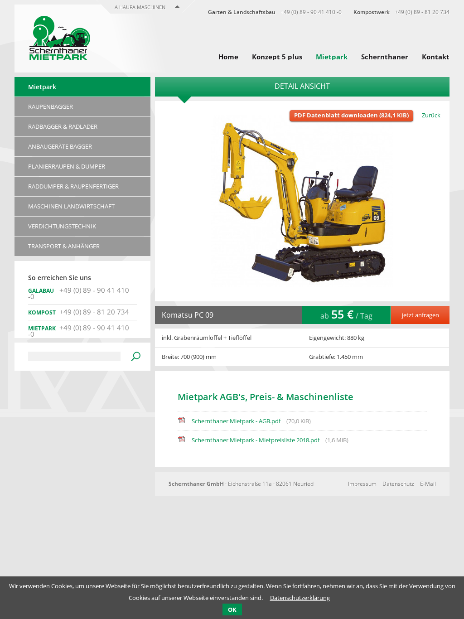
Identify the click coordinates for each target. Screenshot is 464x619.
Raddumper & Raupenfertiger (73, 186)
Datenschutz (398, 484)
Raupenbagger (50, 106)
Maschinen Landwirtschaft (71, 206)
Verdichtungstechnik (62, 226)
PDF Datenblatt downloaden (351, 115)
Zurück (431, 115)
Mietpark (332, 56)
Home (228, 56)
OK (232, 609)
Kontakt (436, 56)
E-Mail (428, 484)
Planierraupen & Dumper (66, 166)
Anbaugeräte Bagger (60, 146)
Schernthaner (384, 56)
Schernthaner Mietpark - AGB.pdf (251, 421)
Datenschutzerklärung (300, 598)
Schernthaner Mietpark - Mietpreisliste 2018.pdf (270, 440)
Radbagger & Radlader (62, 126)
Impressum (362, 484)
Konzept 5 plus (277, 56)
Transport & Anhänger (64, 246)
